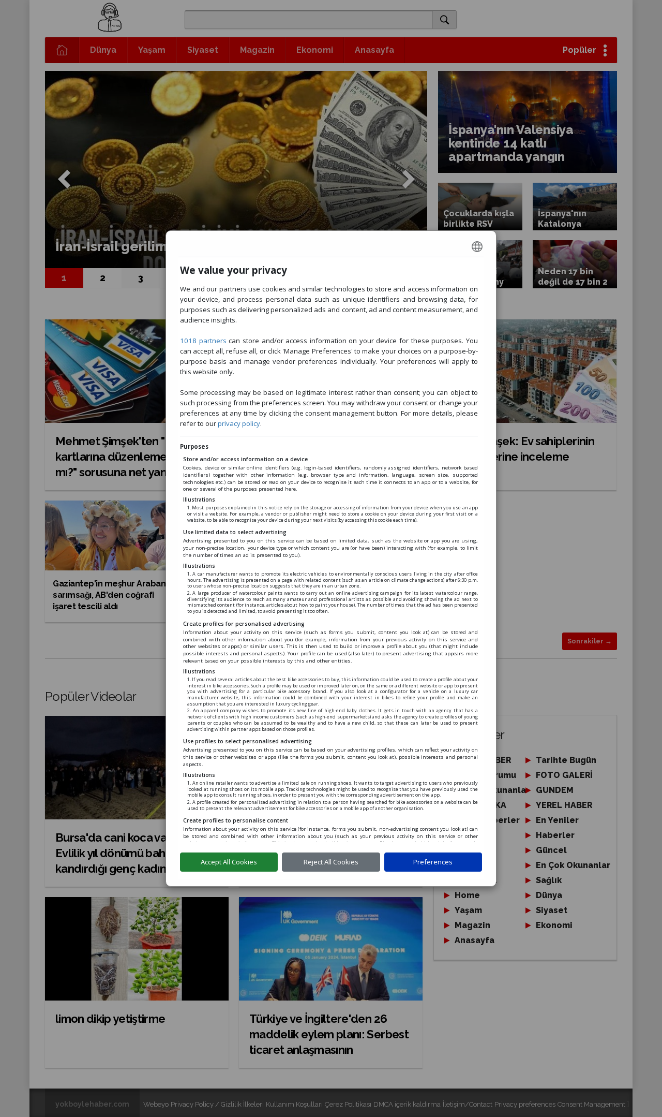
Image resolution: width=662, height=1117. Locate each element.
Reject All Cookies (331, 861)
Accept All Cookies (229, 861)
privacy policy (239, 423)
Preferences (433, 861)
